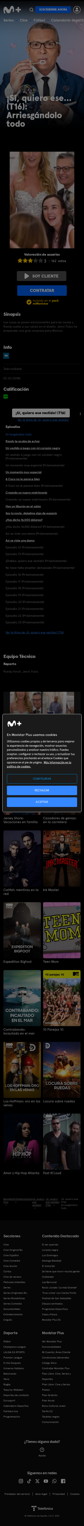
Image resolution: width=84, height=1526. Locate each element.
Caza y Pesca (49, 1314)
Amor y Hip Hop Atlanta (21, 1173)
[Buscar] (31, 10)
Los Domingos (50, 1255)
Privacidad (59, 1493)
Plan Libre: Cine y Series (56, 1384)
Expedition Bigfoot (17, 962)
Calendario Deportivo (16, 1405)
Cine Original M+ (13, 1249)
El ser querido (50, 1244)
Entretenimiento (13, 1314)
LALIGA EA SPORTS (14, 1352)
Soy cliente (45, 276)
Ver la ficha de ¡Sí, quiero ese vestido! (43, 419)
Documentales (11, 1309)
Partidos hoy (10, 1411)
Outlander (48, 1276)
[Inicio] (12, 10)
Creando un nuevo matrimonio (26, 492)
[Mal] (25, 260)
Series (8, 20)
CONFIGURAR (42, 778)
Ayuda (42, 1455)
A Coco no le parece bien (23, 479)
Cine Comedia (11, 1260)
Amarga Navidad (51, 1260)
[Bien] (35, 260)
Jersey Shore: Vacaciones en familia (20, 820)
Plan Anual (48, 1400)
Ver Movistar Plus (52, 1341)
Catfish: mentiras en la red (21, 892)
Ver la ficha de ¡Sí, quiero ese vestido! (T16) (35, 632)
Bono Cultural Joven (54, 1405)
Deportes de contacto (16, 1395)
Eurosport (9, 1400)
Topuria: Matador (13, 1389)
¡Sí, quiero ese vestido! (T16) (40, 412)
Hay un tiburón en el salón (23, 506)
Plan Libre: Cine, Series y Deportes (56, 1376)
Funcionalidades (51, 1346)
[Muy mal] (20, 260)
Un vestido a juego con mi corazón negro (33, 448)
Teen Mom (51, 962)
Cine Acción (10, 1266)
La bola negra (50, 1249)
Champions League (14, 1346)
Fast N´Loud (52, 1173)
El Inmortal (48, 1266)
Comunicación (50, 1422)
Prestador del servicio (17, 1493)
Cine (24, 20)
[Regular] (30, 260)
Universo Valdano (13, 1368)
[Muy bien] (40, 260)
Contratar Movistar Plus (55, 1368)
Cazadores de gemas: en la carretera (59, 820)
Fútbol (39, 20)
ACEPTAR (42, 802)
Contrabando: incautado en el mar (19, 1031)
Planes (46, 1389)
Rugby (6, 1384)
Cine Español (11, 1255)
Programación (11, 1416)
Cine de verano (12, 1276)
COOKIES (74, 1493)
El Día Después (12, 1362)
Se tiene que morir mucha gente (61, 1271)
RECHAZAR (42, 790)
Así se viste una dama (20, 540)
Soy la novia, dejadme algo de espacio (31, 513)
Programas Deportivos (55, 1309)
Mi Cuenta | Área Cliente (56, 1352)
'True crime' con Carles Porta (59, 1292)
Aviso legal (41, 1493)
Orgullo (7, 1319)
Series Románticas (14, 1298)
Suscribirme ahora (53, 9)
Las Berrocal (49, 1282)
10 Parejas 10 (53, 1030)
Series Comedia (12, 1303)
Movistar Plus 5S (51, 1319)
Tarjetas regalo (50, 1416)
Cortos (7, 1271)
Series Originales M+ (15, 1292)
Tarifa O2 (47, 1411)
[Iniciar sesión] (77, 9)
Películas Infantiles (14, 1282)
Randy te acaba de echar (23, 441)
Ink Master (51, 890)
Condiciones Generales (55, 1357)
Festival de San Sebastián (56, 1298)
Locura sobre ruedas (59, 1101)
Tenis (6, 1379)
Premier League (12, 1357)
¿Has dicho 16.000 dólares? (24, 520)
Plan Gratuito (50, 1395)
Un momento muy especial (24, 472)
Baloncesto (9, 1373)
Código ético (49, 1362)
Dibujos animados (52, 1303)
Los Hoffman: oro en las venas (21, 1103)
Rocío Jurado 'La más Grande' (59, 1287)
